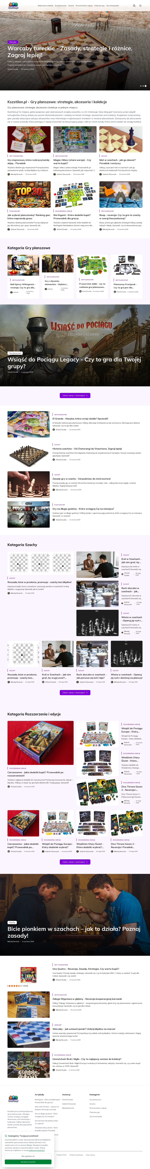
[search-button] (134, 5)
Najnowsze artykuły (45, 6)
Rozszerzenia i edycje (84, 6)
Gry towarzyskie (112, 6)
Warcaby (12, 42)
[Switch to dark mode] (140, 6)
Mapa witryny (90, 1155)
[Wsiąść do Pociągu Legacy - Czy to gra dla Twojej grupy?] (75, 345)
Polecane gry (99, 6)
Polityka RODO (62, 1155)
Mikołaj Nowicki (13, 941)
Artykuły (39, 1094)
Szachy (71, 6)
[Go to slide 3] (145, 86)
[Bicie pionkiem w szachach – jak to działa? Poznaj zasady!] (75, 915)
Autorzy (66, 1094)
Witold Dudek (13, 69)
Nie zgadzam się (28, 1156)
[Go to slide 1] (141, 86)
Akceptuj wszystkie (28, 1162)
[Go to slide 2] (143, 86)
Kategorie (95, 1094)
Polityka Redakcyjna (76, 1155)
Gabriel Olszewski (69, 1104)
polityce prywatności (37, 1150)
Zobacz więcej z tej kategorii (74, 395)
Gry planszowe (60, 6)
